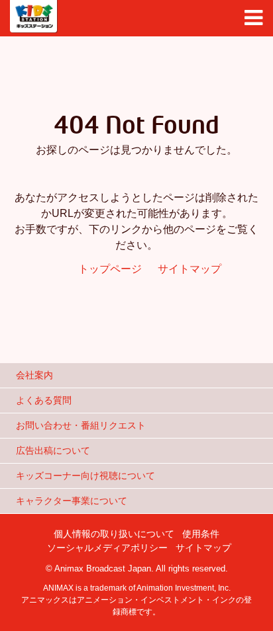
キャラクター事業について (71, 500)
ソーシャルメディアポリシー (107, 547)
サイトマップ (189, 268)
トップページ (110, 268)
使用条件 (200, 533)
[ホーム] (34, 16)
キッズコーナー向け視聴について (85, 475)
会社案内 (34, 375)
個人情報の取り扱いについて (114, 533)
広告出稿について (53, 450)
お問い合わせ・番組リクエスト (81, 425)
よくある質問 (44, 400)
